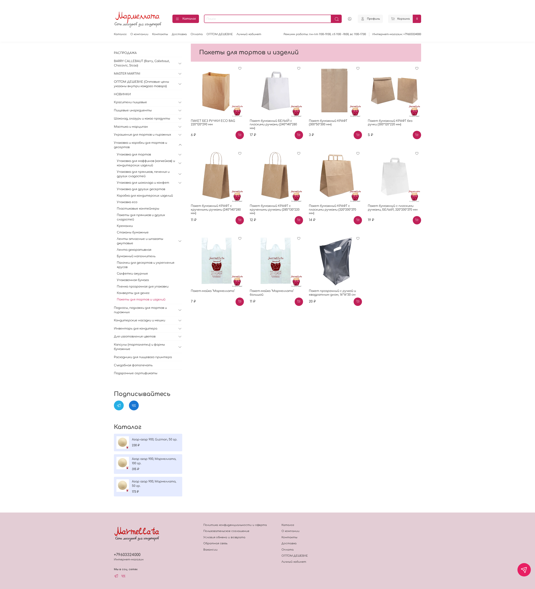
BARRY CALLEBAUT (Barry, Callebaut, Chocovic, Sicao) (142, 63)
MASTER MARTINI (127, 73)
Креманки (125, 226)
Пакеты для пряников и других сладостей (141, 217)
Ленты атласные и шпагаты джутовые (140, 241)
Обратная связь (215, 543)
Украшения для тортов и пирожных (142, 134)
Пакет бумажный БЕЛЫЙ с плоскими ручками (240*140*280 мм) (273, 124)
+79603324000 (127, 555)
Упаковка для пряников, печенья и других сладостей (143, 174)
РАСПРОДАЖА (125, 53)
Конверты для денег (133, 293)
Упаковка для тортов (134, 154)
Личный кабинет (249, 34)
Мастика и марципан (131, 126)
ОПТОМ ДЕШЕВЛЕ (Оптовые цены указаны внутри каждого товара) (141, 84)
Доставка (179, 34)
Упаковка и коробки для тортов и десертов (140, 145)
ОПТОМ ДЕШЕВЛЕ (219, 34)
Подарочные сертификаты (135, 373)
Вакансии (210, 549)
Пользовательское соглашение (226, 531)
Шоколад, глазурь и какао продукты (142, 118)
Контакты (160, 34)
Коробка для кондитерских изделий (145, 195)
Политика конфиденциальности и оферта (235, 525)
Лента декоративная (134, 249)
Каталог (189, 18)
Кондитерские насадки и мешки (139, 320)
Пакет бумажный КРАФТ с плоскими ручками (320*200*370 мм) (332, 209)
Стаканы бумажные (133, 232)
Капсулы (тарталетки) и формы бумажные (139, 347)
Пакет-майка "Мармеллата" (213, 291)
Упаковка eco (127, 202)
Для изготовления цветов (134, 336)
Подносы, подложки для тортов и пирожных (140, 310)
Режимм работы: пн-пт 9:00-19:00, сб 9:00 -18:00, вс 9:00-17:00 (325, 34)
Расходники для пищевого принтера (143, 357)
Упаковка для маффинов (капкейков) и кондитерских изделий (146, 163)
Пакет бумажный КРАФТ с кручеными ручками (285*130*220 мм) (274, 209)
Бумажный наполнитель (136, 256)
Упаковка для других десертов (141, 189)
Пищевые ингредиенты (133, 110)
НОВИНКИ (122, 94)
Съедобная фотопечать (133, 365)
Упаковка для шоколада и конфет (143, 182)
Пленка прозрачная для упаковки (142, 286)
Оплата (197, 34)
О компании (139, 34)
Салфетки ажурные (132, 273)
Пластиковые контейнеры (138, 208)
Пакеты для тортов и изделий (141, 299)
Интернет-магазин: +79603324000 (396, 34)
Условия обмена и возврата (224, 537)
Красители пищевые (130, 102)
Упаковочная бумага (133, 280)
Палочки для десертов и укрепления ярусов (145, 265)
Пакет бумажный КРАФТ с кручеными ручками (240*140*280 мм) (216, 209)
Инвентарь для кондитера (135, 328)
